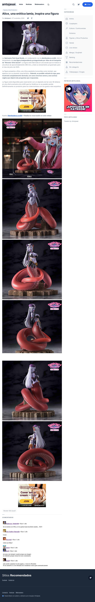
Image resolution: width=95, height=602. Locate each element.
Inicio (21, 4)
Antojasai (8, 18)
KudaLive (11, 580)
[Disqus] (32, 543)
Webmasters (39, 4)
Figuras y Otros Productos (10, 10)
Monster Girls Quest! (9, 511)
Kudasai (4, 580)
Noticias (29, 4)
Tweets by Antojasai (71, 121)
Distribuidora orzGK (15, 116)
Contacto (5, 592)
